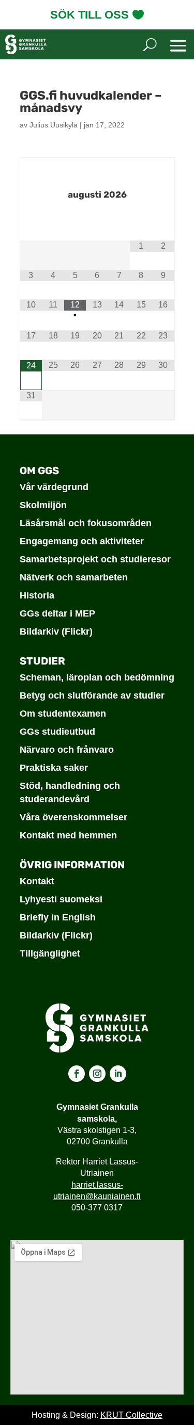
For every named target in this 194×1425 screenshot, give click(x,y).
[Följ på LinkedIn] (118, 1073)
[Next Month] (97, 219)
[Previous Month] (97, 170)
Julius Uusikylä (53, 125)
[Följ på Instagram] (97, 1073)
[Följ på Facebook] (76, 1073)
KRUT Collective (131, 1415)
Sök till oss (89, 14)
